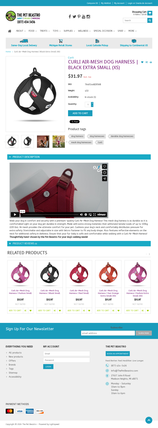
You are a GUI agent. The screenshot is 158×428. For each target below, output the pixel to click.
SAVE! (120, 31)
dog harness (77, 136)
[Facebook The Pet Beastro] (70, 17)
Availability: (73, 97)
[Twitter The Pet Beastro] (74, 17)
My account (119, 3)
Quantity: (72, 104)
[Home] (10, 31)
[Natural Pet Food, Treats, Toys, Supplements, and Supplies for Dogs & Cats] (23, 16)
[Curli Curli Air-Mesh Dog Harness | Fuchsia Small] (20, 274)
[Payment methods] (10, 411)
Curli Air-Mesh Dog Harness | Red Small (79, 291)
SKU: (70, 84)
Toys (55, 31)
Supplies (68, 31)
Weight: (71, 91)
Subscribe (116, 327)
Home (8, 52)
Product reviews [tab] (25, 243)
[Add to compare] (146, 62)
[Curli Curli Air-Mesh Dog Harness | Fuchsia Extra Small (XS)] (138, 274)
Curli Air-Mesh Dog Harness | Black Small (49, 291)
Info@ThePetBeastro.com (124, 371)
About (19, 31)
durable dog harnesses (122, 136)
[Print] (151, 62)
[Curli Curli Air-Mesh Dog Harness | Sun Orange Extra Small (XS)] (108, 274)
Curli (71, 57)
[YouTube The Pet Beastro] (84, 17)
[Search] (149, 20)
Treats (43, 31)
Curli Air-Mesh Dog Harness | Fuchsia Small (20, 291)
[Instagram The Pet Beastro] (88, 17)
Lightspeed (54, 424)
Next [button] (66, 141)
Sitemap (13, 373)
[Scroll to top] (148, 420)
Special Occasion (103, 31)
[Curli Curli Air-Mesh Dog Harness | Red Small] (79, 274)
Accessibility (15, 377)
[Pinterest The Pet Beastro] (79, 17)
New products (16, 356)
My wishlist (106, 3)
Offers (12, 360)
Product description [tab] (26, 156)
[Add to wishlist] (142, 62)
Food (31, 31)
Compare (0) (92, 3)
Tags (11, 368)
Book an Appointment (118, 353)
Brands (12, 364)
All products (15, 352)
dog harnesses (97, 136)
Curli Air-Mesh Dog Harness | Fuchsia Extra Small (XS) (138, 293)
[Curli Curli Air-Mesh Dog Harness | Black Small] (50, 274)
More (131, 31)
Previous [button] (4, 141)
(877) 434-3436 (119, 365)
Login (130, 3)
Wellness (83, 31)
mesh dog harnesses (81, 142)
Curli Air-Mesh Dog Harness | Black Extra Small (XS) (37, 52)
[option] (12, 141)
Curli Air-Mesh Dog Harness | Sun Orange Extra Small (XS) (108, 293)
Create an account (144, 3)
